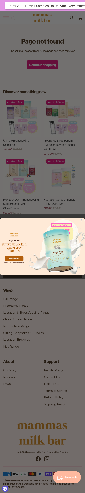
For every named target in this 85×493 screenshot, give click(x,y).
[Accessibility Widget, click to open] (5, 489)
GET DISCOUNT (14, 258)
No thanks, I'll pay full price (14, 262)
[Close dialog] (82, 220)
